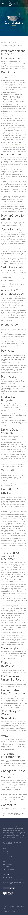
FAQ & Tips (6, 859)
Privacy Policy (6, 911)
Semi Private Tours (8, 856)
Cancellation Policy (8, 866)
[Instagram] (10, 888)
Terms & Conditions (8, 869)
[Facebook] (4, 888)
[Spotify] (7, 888)
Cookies (14, 911)
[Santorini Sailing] (14, 3)
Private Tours (6, 854)
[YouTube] (13, 888)
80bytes (5, 908)
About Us (5, 851)
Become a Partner (8, 864)
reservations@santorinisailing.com (14, 880)
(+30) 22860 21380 (9, 877)
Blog (4, 861)
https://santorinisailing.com (18, 144)
